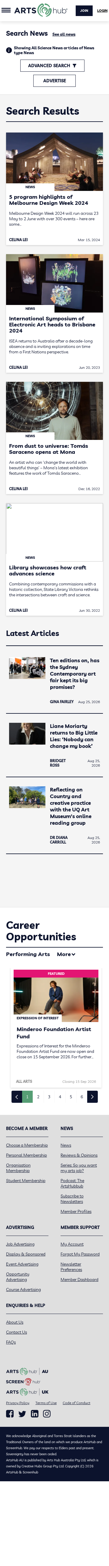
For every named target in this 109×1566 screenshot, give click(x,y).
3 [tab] (49, 1096)
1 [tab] (27, 1096)
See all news (63, 34)
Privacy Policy (17, 1403)
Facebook (10, 1414)
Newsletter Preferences (71, 1266)
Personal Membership (26, 1155)
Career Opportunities (41, 931)
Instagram (47, 1414)
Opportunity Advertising (17, 1276)
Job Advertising (20, 1244)
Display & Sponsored (25, 1254)
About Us (14, 1322)
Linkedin (34, 1414)
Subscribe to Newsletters (72, 1198)
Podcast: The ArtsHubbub (72, 1183)
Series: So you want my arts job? (79, 1167)
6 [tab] (82, 1096)
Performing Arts (28, 954)
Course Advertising (23, 1289)
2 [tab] (38, 1096)
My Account (72, 1244)
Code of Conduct (76, 1403)
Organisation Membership (18, 1167)
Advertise (54, 81)
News (66, 1145)
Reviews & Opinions (79, 1155)
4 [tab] (60, 1096)
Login (102, 10)
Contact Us (16, 1332)
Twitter (22, 1414)
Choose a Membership (27, 1145)
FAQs (11, 1342)
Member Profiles (76, 1211)
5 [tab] (71, 1096)
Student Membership (25, 1180)
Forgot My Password (80, 1254)
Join (84, 10)
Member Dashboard (79, 1279)
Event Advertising (22, 1264)
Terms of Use (46, 1403)
